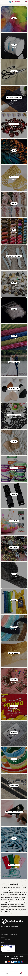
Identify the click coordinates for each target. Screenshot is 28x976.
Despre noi (3, 932)
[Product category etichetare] (14, 733)
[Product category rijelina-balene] (14, 654)
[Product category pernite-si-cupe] (14, 390)
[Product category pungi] (14, 310)
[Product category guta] (14, 46)
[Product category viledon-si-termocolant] (14, 99)
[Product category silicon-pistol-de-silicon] (14, 813)
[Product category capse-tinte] (14, 548)
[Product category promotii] (14, 707)
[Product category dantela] (14, 204)
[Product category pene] (14, 151)
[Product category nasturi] (14, 284)
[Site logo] (14, 1)
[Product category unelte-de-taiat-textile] (14, 257)
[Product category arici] (14, 575)
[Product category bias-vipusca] (14, 866)
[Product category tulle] (14, 19)
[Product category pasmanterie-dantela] (14, 416)
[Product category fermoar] (14, 601)
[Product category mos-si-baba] (14, 786)
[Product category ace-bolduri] (14, 522)
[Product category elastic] (14, 760)
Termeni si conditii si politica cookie (9, 934)
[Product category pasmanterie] (14, 178)
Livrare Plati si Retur (6, 939)
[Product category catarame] (14, 495)
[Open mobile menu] (1, 1)
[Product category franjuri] (14, 628)
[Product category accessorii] (14, 681)
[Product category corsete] (14, 443)
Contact (3, 937)
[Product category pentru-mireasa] (14, 363)
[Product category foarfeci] (14, 72)
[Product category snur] (14, 839)
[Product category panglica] (14, 469)
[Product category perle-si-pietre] (14, 125)
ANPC (2, 942)
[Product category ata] (14, 231)
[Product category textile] (14, 337)
